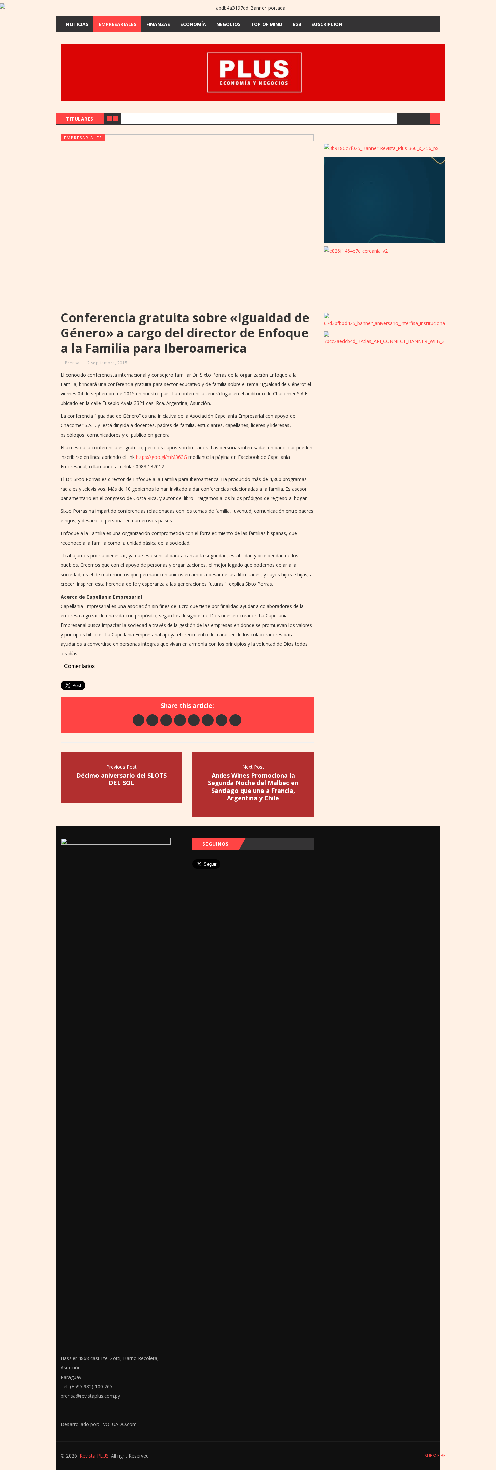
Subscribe (434, 1456)
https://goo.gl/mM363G (161, 457)
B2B (297, 24)
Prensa (72, 363)
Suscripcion (326, 24)
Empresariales (117, 24)
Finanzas (158, 24)
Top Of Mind (266, 24)
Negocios (228, 24)
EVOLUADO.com (118, 1424)
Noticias (77, 24)
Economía (193, 24)
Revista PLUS (94, 1455)
